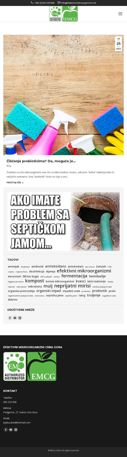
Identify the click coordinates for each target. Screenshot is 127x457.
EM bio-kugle (31, 276)
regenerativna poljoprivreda (20, 296)
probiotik (99, 291)
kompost (34, 281)
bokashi (101, 266)
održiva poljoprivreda (102, 287)
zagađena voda (109, 296)
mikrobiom (21, 287)
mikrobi (11, 287)
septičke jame (71, 296)
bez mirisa (90, 267)
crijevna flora (21, 272)
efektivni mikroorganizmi (84, 271)
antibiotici (25, 267)
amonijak (13, 266)
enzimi (57, 277)
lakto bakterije (96, 281)
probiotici (86, 291)
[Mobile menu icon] (120, 13)
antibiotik (37, 266)
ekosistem (14, 276)
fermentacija (74, 276)
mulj (48, 286)
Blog (9, 165)
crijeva (11, 272)
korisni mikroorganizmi (60, 281)
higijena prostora (15, 282)
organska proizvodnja (21, 291)
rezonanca (39, 296)
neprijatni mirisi (72, 285)
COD (110, 267)
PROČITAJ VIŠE (14, 182)
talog (82, 295)
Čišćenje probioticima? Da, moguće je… (41, 161)
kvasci (81, 281)
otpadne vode (71, 291)
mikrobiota (35, 286)
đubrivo (12, 299)
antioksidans (55, 266)
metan (110, 282)
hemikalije (97, 276)
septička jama (54, 295)
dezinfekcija (36, 271)
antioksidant (76, 266)
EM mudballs (46, 277)
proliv (112, 291)
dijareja (50, 271)
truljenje (93, 295)
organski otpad (48, 291)
